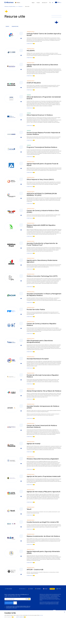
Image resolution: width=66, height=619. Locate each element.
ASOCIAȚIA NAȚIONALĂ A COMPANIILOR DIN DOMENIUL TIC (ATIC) (42, 194)
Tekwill (29, 509)
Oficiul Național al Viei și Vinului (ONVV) (40, 179)
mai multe (41, 615)
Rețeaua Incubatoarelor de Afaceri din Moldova (43, 536)
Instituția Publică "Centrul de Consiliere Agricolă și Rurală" (44, 34)
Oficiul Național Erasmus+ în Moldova (40, 115)
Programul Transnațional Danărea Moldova (42, 147)
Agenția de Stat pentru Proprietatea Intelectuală (43, 476)
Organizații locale (15, 26)
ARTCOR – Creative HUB (35, 569)
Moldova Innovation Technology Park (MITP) (42, 276)
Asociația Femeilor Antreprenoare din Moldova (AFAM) (43, 407)
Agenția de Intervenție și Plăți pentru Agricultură (43, 492)
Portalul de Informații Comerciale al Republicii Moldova (43, 376)
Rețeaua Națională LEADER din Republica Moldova (41, 226)
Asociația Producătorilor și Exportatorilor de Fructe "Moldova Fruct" (42, 244)
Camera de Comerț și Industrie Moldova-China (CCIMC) (43, 211)
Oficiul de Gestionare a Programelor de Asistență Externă (44, 98)
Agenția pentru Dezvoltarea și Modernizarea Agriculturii (42, 261)
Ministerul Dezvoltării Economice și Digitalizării (43, 459)
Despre (33, 2)
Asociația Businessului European (38, 359)
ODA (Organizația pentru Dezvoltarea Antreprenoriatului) (40, 341)
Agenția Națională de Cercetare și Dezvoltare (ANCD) (42, 65)
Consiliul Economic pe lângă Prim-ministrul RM (43, 522)
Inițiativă (7, 26)
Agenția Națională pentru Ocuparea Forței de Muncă (42, 164)
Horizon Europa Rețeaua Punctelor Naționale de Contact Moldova (43, 133)
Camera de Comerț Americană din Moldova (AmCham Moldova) (42, 426)
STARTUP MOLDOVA (34, 83)
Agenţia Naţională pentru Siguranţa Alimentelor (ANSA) (43, 552)
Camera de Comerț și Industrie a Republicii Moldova (41, 324)
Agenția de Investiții (33, 443)
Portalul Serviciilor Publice (36, 309)
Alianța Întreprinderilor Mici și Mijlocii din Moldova (44, 391)
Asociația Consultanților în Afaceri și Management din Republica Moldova (44, 294)
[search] (50, 2)
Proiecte (38, 2)
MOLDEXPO (31, 50)
